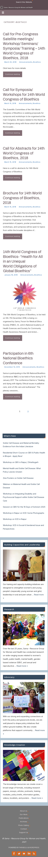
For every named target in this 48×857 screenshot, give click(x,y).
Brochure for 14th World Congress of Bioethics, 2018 (22, 198)
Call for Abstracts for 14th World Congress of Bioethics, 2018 (24, 153)
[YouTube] (24, 853)
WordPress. (34, 847)
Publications (24, 818)
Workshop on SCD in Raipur (14, 519)
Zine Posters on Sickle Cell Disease (18, 478)
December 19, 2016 (12, 367)
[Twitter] (19, 853)
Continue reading (12, 74)
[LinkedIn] (29, 853)
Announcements (25, 62)
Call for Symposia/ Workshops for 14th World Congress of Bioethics (24, 94)
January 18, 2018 (11, 275)
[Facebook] (14, 853)
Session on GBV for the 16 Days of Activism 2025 (24, 507)
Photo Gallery (23, 825)
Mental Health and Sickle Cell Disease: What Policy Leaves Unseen (22, 470)
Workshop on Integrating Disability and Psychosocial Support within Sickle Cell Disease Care (23, 497)
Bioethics (37, 62)
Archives (23, 822)
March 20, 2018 (10, 62)
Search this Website (24, 2)
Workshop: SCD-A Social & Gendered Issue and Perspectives (23, 527)
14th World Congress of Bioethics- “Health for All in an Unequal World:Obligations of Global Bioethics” (23, 261)
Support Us (23, 832)
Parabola (23, 847)
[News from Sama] (34, 853)
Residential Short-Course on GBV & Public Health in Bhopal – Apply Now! (24, 454)
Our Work (23, 814)
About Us (23, 811)
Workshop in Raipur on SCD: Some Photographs (23, 513)
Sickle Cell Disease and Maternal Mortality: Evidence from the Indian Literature (21, 445)
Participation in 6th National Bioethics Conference (18, 358)
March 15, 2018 (10, 103)
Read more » (22, 666)
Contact (23, 829)
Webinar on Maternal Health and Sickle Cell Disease (21, 486)
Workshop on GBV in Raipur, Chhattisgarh (20, 462)
